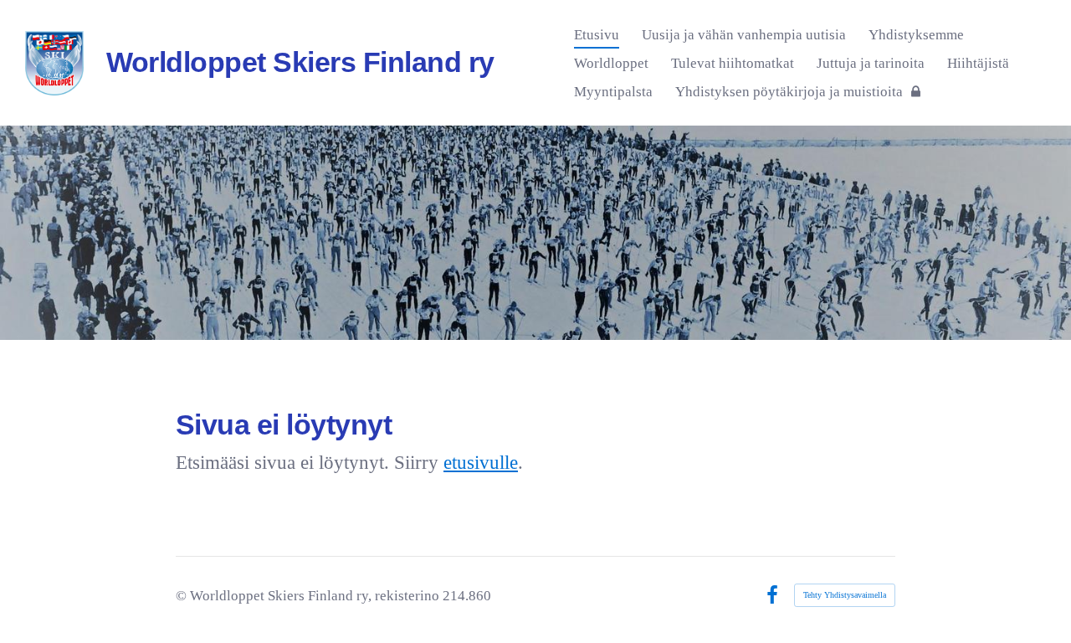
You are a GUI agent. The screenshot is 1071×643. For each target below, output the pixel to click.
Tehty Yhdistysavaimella (844, 594)
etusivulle (480, 462)
